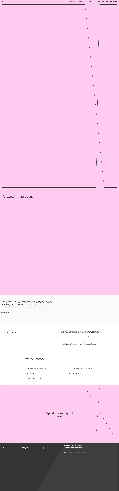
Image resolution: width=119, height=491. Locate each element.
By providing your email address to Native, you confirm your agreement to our (77, 452)
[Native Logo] (2, 1)
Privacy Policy (87, 452)
